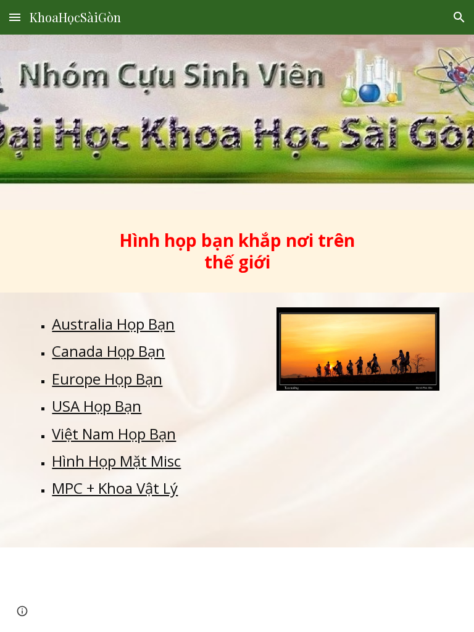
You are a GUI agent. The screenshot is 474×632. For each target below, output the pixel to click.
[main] (237, 251)
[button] (15, 17)
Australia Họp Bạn (113, 324)
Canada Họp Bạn (108, 351)
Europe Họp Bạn (107, 378)
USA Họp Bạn (96, 406)
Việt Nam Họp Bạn (114, 433)
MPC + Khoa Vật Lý (115, 488)
